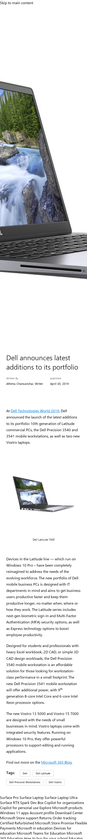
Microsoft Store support (19, 817)
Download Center (69, 812)
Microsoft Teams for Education (41, 833)
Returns (45, 817)
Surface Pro (9, 797)
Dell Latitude (43, 773)
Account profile (42, 812)
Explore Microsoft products (61, 807)
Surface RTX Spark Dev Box (21, 802)
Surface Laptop (31, 797)
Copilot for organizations (64, 802)
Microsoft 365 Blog (56, 762)
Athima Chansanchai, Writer (24, 384)
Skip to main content (16, 2)
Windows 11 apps (14, 812)
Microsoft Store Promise (54, 822)
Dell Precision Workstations (24, 782)
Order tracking (64, 817)
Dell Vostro (55, 782)
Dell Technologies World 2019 (35, 410)
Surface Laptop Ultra (61, 797)
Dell (25, 773)
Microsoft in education (35, 827)
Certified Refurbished (17, 822)
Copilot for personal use (19, 807)
